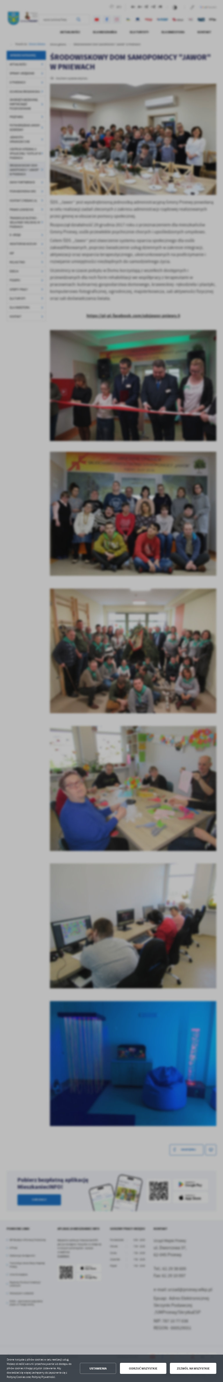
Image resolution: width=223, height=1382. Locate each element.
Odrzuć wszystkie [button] (143, 1368)
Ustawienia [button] (98, 1368)
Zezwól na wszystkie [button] (193, 1368)
